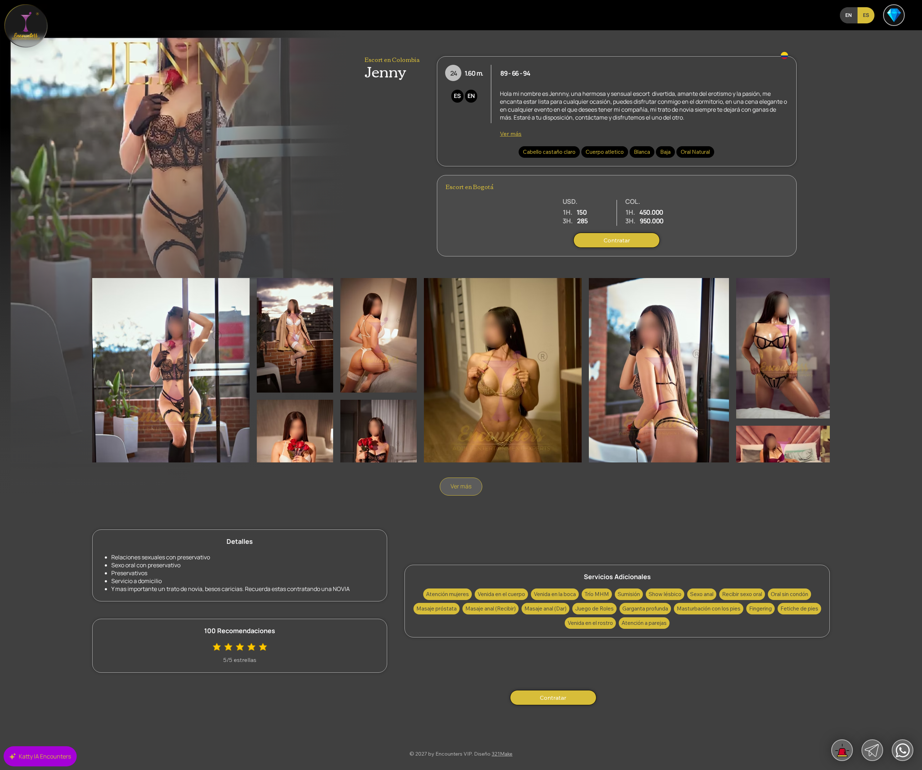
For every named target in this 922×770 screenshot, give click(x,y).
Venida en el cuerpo (501, 594)
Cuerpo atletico (605, 151)
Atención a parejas (644, 622)
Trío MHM (597, 594)
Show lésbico (665, 594)
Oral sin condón (789, 594)
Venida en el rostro (590, 622)
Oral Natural (695, 151)
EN (471, 96)
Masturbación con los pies (708, 608)
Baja (665, 151)
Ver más (511, 133)
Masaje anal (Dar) (545, 608)
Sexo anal (701, 594)
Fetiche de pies (799, 608)
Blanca (642, 151)
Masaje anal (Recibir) (490, 608)
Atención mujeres (447, 594)
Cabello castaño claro (549, 151)
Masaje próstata (436, 608)
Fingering (760, 608)
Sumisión (629, 594)
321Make (502, 754)
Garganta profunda (645, 608)
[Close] (26, 26)
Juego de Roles (594, 608)
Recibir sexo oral (742, 594)
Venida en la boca (555, 594)
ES (457, 96)
